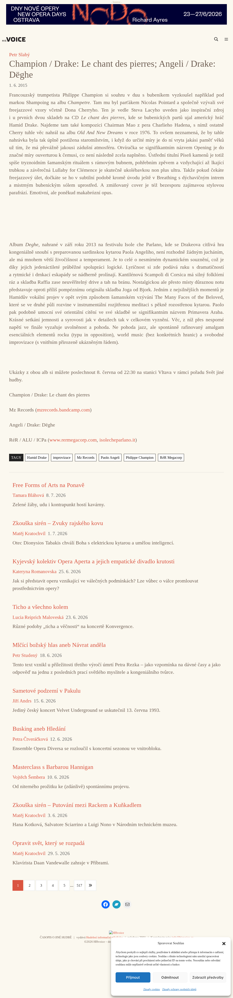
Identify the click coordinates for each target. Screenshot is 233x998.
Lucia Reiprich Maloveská (38, 617)
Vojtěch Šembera (29, 777)
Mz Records (85, 457)
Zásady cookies (151, 989)
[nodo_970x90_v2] (116, 14)
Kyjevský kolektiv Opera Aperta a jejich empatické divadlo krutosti (94, 561)
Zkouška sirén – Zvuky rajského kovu (58, 523)
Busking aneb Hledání (39, 728)
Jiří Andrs (22, 701)
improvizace (62, 457)
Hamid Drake (37, 457)
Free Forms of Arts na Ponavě (48, 485)
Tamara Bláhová (28, 495)
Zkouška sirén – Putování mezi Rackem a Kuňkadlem (77, 805)
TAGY (16, 457)
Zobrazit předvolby (208, 977)
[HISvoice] (15, 39)
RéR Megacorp (171, 457)
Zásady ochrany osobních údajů (179, 989)
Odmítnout (170, 977)
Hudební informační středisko (104, 937)
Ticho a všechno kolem (40, 607)
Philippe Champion (140, 457)
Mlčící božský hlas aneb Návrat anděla (59, 645)
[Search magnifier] (216, 39)
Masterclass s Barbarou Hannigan (53, 767)
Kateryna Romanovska (34, 571)
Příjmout (133, 977)
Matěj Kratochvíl (29, 533)
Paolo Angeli (110, 457)
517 (79, 885)
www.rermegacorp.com (73, 440)
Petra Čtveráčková (30, 739)
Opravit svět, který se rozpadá (49, 843)
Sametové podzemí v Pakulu (47, 690)
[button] (224, 943)
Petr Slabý (19, 54)
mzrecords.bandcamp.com (63, 410)
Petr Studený (25, 655)
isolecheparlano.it (117, 440)
